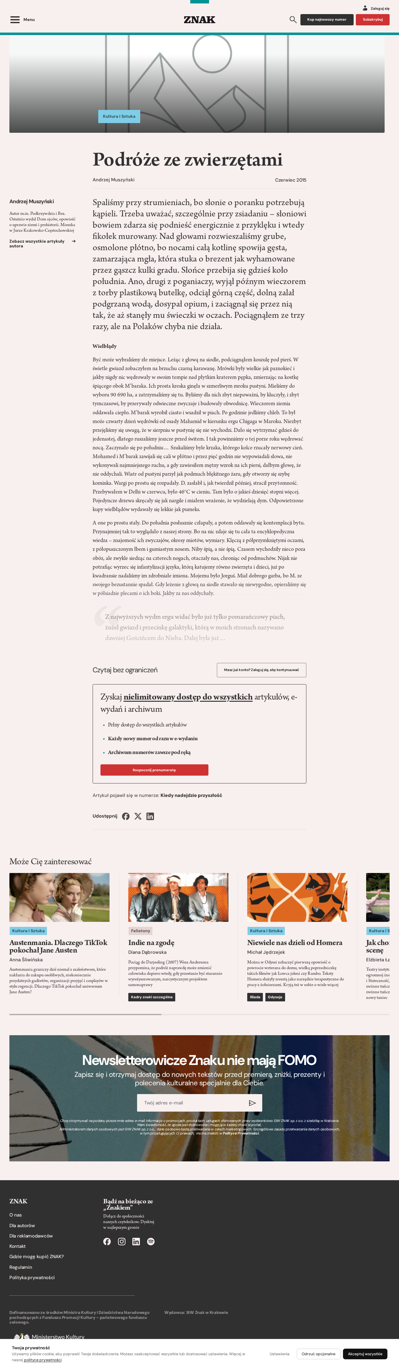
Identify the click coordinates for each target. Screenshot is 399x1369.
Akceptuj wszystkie (365, 1353)
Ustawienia (279, 1353)
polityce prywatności (43, 1359)
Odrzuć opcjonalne (318, 1353)
